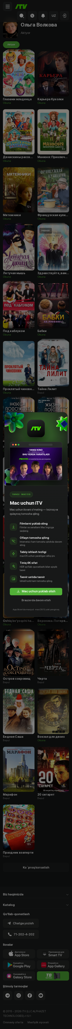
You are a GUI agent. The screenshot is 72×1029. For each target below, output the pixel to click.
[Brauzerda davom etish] (61, 419)
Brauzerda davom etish (36, 600)
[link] (36, 591)
